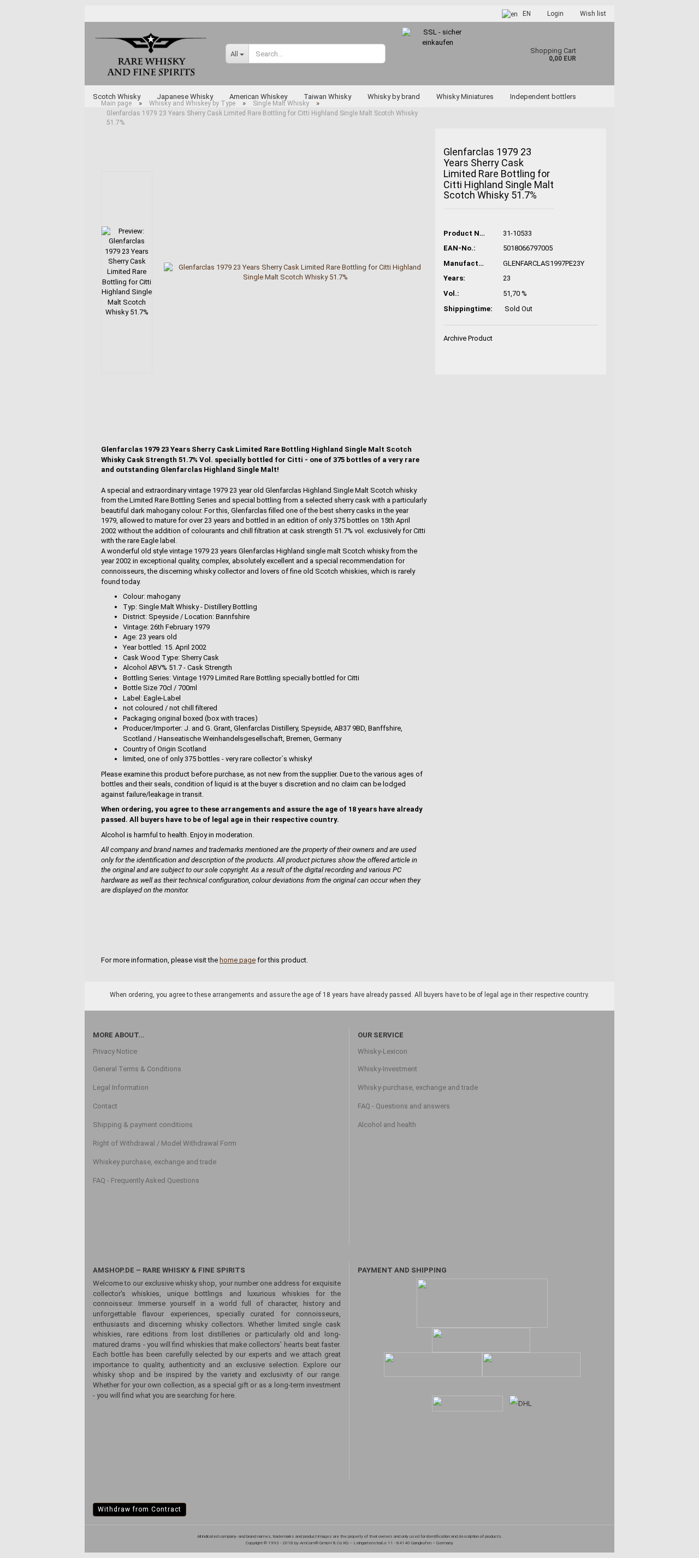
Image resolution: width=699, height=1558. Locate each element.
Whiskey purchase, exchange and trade (154, 1162)
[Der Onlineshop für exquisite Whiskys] (151, 53)
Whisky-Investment (387, 1069)
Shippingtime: (465, 309)
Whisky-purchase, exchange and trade (418, 1087)
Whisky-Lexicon (382, 1051)
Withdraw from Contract (139, 1509)
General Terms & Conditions (137, 1069)
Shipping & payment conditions (143, 1125)
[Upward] (669, 1541)
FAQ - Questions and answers (404, 1106)
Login (555, 13)
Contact (105, 1106)
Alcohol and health (387, 1125)
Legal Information (121, 1087)
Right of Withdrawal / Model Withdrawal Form (164, 1143)
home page (238, 960)
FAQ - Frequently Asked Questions (146, 1180)
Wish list (593, 13)
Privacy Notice (115, 1051)
